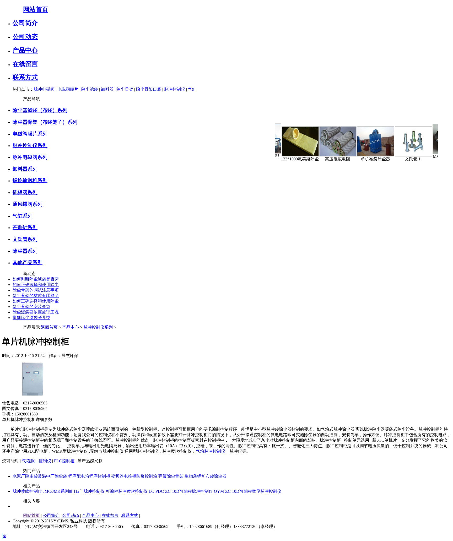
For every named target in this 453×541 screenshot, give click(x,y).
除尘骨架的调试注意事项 (36, 290)
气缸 (192, 89)
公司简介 (25, 23)
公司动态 (25, 36)
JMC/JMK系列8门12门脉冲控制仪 (74, 491)
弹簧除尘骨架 (171, 476)
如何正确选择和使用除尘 (36, 284)
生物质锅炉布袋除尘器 (205, 476)
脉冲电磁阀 (44, 89)
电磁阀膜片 (67, 89)
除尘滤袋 (89, 89)
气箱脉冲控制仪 (210, 451)
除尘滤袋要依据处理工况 (36, 312)
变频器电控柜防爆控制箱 (134, 476)
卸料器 (107, 89)
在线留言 (25, 64)
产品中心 (25, 50)
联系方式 (25, 77)
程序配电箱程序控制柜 (89, 476)
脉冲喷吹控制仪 (27, 491)
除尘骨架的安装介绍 (31, 306)
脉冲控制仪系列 (98, 327)
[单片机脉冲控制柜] (32, 399)
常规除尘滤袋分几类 (31, 317)
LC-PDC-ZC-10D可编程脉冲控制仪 (181, 491)
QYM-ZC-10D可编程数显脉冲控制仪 (247, 491)
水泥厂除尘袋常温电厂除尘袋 (40, 476)
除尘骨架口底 (148, 89)
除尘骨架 (124, 89)
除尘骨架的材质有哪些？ (36, 295)
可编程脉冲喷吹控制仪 (127, 491)
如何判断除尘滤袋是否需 (36, 279)
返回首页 (49, 327)
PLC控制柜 (64, 461)
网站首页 (35, 9)
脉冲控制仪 (174, 89)
